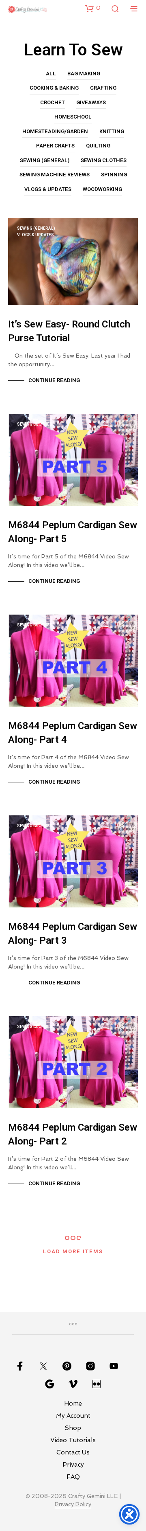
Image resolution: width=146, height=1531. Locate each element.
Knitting (111, 131)
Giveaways (91, 102)
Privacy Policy (73, 1504)
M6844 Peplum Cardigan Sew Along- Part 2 (72, 1134)
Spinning (114, 174)
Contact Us (73, 1452)
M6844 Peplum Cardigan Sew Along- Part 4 (72, 733)
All (51, 73)
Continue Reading (54, 380)
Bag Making (83, 73)
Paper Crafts (55, 145)
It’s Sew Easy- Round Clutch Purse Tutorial (69, 331)
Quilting (98, 145)
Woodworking (102, 189)
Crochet (52, 102)
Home (73, 1403)
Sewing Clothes (104, 160)
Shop (73, 1428)
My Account (73, 1415)
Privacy (73, 1464)
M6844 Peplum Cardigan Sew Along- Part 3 (72, 934)
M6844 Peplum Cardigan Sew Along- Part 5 (72, 532)
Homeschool (73, 117)
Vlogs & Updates (47, 189)
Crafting (103, 88)
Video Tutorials (73, 1440)
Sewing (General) (44, 160)
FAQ (73, 1476)
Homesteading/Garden (55, 131)
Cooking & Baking (54, 88)
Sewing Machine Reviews (54, 174)
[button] (93, 8)
